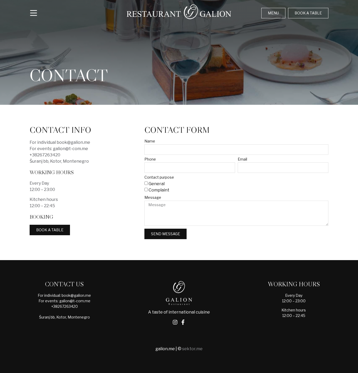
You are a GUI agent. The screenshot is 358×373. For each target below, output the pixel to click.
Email (242, 159)
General (157, 183)
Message (152, 198)
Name (149, 141)
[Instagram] (175, 322)
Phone (150, 159)
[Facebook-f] (183, 322)
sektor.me (192, 348)
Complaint (159, 190)
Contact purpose (159, 177)
